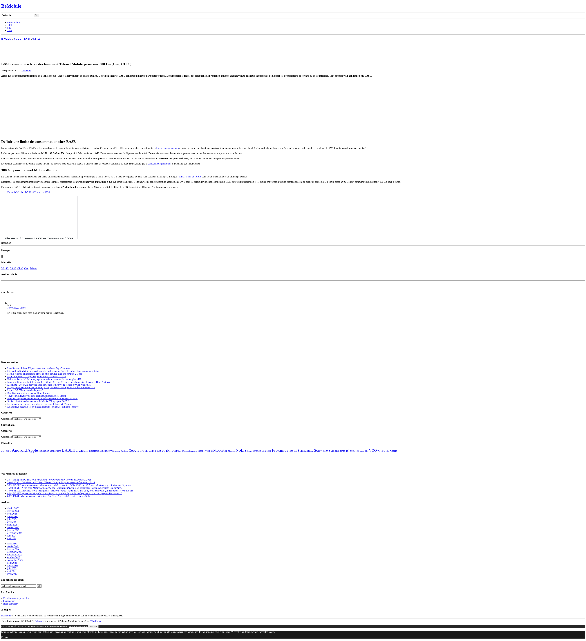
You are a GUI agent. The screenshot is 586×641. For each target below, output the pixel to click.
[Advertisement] (37, 286)
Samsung (304, 450)
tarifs (342, 450)
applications (55, 451)
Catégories (6, 418)
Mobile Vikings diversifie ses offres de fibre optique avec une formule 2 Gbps (44, 373)
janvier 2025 (13, 530)
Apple (32, 450)
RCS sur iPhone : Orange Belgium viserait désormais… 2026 (36, 376)
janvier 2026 (13, 511)
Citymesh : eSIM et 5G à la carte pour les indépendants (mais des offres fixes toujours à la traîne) (53, 371)
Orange (249, 451)
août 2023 (12, 563)
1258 (9, 30)
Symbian (334, 450)
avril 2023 (12, 573)
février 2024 (13, 546)
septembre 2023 (15, 560)
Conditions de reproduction (16, 598)
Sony (318, 450)
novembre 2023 (14, 554)
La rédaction (9, 601)
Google (133, 450)
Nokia (240, 450)
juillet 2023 (12, 565)
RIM (291, 451)
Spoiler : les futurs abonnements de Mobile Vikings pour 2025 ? (38, 401)
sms (311, 451)
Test (357, 451)
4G (6, 451)
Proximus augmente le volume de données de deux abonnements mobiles (42, 398)
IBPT (153, 451)
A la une (17, 39)
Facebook (124, 451)
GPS (142, 450)
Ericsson (116, 451)
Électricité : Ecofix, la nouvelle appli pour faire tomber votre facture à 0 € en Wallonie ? (49, 384)
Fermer (4, 637)
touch (362, 451)
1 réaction (26, 70)
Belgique (94, 450)
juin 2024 (11, 535)
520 (9, 27)
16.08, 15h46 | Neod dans (64, 488)
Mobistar (220, 450)
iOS (159, 450)
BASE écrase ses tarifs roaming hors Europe (28, 393)
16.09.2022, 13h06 (16, 307)
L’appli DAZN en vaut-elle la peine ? (25, 390)
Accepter (93, 626)
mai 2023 (11, 571)
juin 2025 (11, 519)
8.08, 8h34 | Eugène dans (64, 493)
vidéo (366, 451)
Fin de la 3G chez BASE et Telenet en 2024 (28, 192)
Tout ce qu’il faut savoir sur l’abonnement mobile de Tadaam (36, 395)
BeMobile (11, 6)
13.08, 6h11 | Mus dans (70, 490)
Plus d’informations (78, 626)
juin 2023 (11, 568)
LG (180, 451)
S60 (295, 451)
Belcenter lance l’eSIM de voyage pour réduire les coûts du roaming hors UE (44, 379)
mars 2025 (12, 524)
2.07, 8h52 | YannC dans (49, 479)
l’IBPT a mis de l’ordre (190, 176)
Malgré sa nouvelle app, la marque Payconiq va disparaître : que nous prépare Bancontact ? (51, 387)
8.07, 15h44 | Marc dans (48, 496)
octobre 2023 (13, 557)
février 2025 (13, 527)
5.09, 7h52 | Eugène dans (71, 485)
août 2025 (12, 513)
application (43, 451)
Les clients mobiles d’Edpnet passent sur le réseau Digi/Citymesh (38, 368)
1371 (9, 25)
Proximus (280, 450)
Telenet (36, 39)
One (26, 268)
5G (7, 268)
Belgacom (80, 450)
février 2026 (13, 508)
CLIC (20, 268)
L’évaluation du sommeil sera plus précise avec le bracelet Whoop (39, 404)
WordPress (95, 621)
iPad (163, 451)
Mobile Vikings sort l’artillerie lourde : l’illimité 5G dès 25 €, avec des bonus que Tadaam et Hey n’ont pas (58, 382)
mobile (194, 451)
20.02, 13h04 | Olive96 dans (51, 482)
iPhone (172, 450)
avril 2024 (12, 543)
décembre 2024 (14, 533)
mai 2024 (11, 538)
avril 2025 (12, 522)
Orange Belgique (262, 450)
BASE (27, 39)
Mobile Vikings (205, 451)
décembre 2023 (14, 552)
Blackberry (105, 450)
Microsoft (186, 451)
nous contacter (14, 22)
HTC (148, 450)
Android (19, 450)
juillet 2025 (12, 516)
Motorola (231, 451)
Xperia (393, 450)
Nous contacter (10, 603)
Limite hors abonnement (167, 148)
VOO (373, 450)
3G (2, 268)
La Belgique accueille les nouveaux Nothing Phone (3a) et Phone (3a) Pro (43, 406)
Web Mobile (383, 451)
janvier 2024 (13, 549)
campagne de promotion (159, 163)
